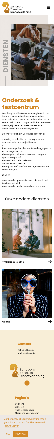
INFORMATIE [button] (12, 426)
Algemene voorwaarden (27, 413)
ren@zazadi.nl (29, 353)
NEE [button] (8, 434)
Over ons (19, 403)
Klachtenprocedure (24, 410)
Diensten (19, 406)
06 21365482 (28, 350)
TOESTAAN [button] (20, 434)
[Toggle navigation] (48, 7)
